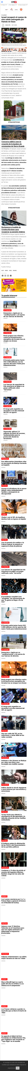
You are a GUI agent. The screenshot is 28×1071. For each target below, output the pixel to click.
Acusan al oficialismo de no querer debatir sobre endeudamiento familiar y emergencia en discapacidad (14, 491)
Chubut (4, 514)
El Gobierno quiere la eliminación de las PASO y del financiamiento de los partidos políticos (13, 845)
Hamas (6, 270)
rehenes (15, 270)
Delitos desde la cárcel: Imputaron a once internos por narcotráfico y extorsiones (13, 789)
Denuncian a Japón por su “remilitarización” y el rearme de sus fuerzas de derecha (14, 314)
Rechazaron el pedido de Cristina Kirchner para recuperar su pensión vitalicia (13, 229)
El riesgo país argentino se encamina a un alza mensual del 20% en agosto (13, 410)
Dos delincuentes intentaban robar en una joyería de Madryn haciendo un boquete (14, 463)
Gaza (2, 270)
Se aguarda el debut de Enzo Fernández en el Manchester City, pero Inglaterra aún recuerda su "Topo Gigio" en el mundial (13, 1038)
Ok (17, 1068)
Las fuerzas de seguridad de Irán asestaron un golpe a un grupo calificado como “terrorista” (13, 387)
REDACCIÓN (7, 25)
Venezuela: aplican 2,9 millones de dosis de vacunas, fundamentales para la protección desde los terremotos (14, 435)
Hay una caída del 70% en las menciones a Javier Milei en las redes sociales (12, 735)
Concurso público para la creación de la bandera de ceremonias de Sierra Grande (12, 144)
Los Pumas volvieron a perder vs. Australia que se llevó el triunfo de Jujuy (13, 1010)
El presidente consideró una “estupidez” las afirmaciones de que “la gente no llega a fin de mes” (13, 599)
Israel (10, 270)
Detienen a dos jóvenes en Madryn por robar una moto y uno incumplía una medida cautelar (13, 762)
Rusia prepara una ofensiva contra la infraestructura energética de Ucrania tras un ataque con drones (14, 338)
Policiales (5, 458)
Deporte (4, 896)
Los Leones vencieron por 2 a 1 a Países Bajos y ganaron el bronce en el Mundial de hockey (13, 901)
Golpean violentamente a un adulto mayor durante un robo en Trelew (14, 957)
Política (4, 485)
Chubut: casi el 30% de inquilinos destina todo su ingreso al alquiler (13, 518)
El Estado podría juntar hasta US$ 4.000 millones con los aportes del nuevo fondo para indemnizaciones (14, 362)
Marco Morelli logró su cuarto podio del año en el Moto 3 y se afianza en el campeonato (12, 983)
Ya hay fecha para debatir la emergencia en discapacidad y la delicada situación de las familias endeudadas (13, 817)
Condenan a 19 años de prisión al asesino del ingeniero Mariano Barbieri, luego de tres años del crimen (13, 873)
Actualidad (4, 15)
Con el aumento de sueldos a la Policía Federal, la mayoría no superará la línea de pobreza (12, 544)
